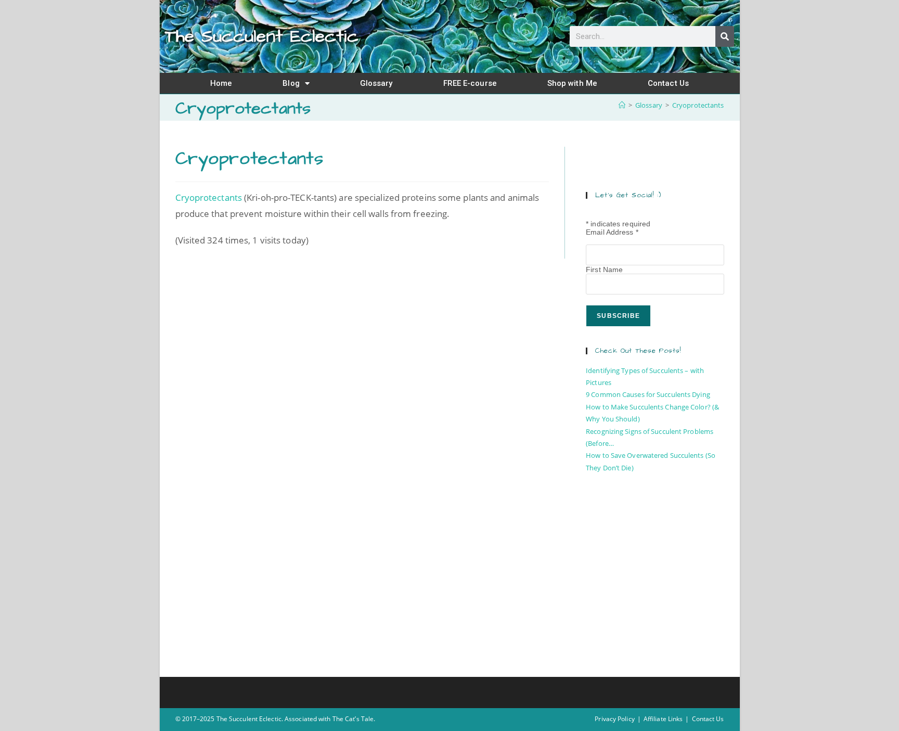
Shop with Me (572, 83)
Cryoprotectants (698, 105)
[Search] (724, 36)
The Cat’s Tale (353, 718)
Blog (290, 83)
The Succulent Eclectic (261, 36)
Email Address (612, 232)
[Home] (622, 105)
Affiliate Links (663, 718)
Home (221, 83)
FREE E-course (470, 83)
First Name (604, 269)
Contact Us (668, 83)
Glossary (376, 83)
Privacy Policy (614, 718)
